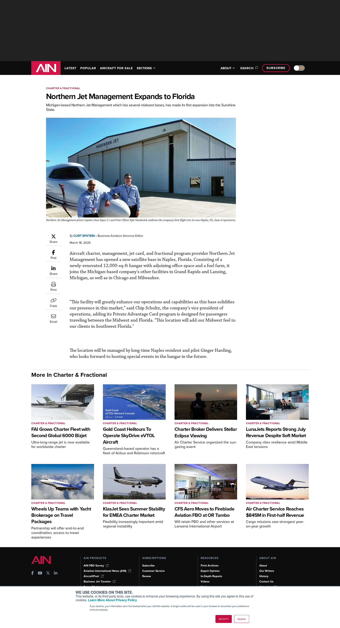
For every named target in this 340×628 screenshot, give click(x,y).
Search (247, 68)
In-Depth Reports (211, 576)
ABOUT (226, 68)
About (263, 565)
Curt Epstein (84, 235)
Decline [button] (241, 619)
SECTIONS (144, 68)
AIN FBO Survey (94, 565)
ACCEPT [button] (223, 619)
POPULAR (88, 68)
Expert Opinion (210, 571)
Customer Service (153, 571)
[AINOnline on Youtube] (40, 573)
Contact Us (266, 581)
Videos (205, 581)
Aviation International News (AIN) (105, 571)
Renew (146, 576)
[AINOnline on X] (48, 573)
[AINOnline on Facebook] (32, 573)
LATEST (70, 68)
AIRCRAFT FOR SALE (116, 68)
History (263, 576)
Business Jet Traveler (97, 581)
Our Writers (266, 571)
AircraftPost (91, 576)
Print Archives (210, 565)
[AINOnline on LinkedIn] (55, 573)
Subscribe (275, 68)
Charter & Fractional (63, 88)
